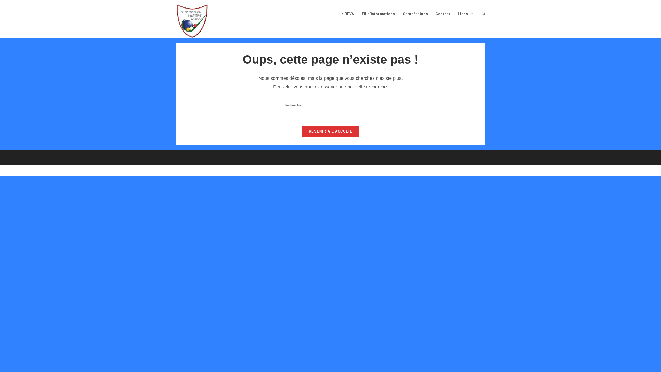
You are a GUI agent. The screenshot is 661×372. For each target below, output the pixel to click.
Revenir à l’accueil (330, 131)
